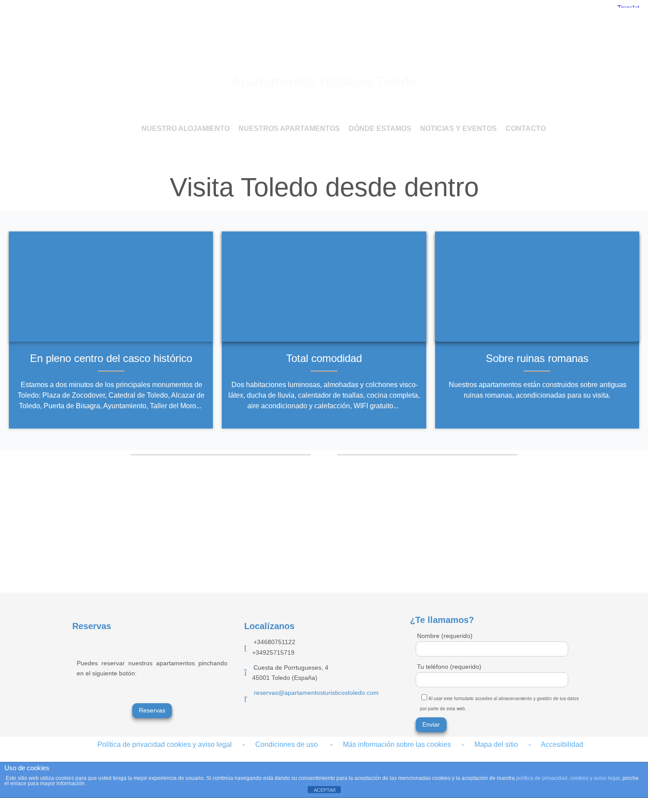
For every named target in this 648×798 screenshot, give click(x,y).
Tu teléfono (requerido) (449, 666)
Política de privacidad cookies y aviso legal (164, 744)
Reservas (152, 710)
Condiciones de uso (286, 744)
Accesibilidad (562, 744)
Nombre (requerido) (445, 635)
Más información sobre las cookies (397, 744)
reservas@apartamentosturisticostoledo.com (316, 692)
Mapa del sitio (491, 744)
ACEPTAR (325, 790)
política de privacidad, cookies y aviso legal (568, 778)
